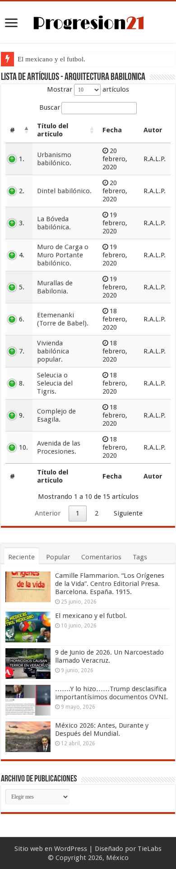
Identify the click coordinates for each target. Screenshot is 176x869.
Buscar (49, 107)
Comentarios (101, 557)
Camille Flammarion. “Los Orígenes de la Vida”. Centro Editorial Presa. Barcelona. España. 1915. (109, 584)
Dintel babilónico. (64, 191)
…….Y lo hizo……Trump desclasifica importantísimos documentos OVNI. (111, 693)
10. (23, 447)
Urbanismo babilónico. (54, 159)
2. (21, 191)
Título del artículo (52, 130)
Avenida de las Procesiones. (58, 447)
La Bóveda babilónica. (54, 223)
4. (21, 255)
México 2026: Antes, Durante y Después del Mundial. (101, 729)
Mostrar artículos (88, 89)
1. (21, 159)
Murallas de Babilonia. (55, 287)
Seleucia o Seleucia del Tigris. (55, 383)
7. (21, 351)
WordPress (70, 849)
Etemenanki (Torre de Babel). (62, 319)
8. (21, 383)
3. (21, 223)
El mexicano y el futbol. (51, 59)
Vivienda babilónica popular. (53, 351)
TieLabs (150, 849)
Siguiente (128, 513)
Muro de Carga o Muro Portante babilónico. (62, 255)
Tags (140, 557)
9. (21, 415)
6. (21, 319)
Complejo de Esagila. (56, 415)
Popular (58, 557)
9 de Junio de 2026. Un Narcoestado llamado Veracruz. (109, 656)
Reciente (21, 557)
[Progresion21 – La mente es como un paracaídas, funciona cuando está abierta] (88, 21)
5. (21, 287)
